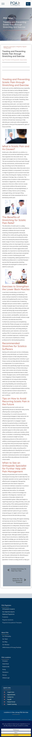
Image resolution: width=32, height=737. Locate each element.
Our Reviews (5, 644)
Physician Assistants (8, 620)
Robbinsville (5, 666)
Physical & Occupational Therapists (12, 622)
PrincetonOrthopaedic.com (24, 719)
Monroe (4, 675)
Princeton (5, 661)
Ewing (4, 669)
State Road (5, 664)
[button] (9, 692)
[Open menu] (2, 4)
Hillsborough (6, 678)
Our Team (5, 639)
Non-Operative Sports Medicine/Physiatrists (8, 613)
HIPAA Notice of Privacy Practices (11, 647)
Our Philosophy (6, 636)
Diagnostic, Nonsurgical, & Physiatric (12, 46)
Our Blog (4, 642)
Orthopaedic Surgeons (8, 609)
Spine (9, 48)
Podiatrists (5, 617)
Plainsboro (5, 672)
